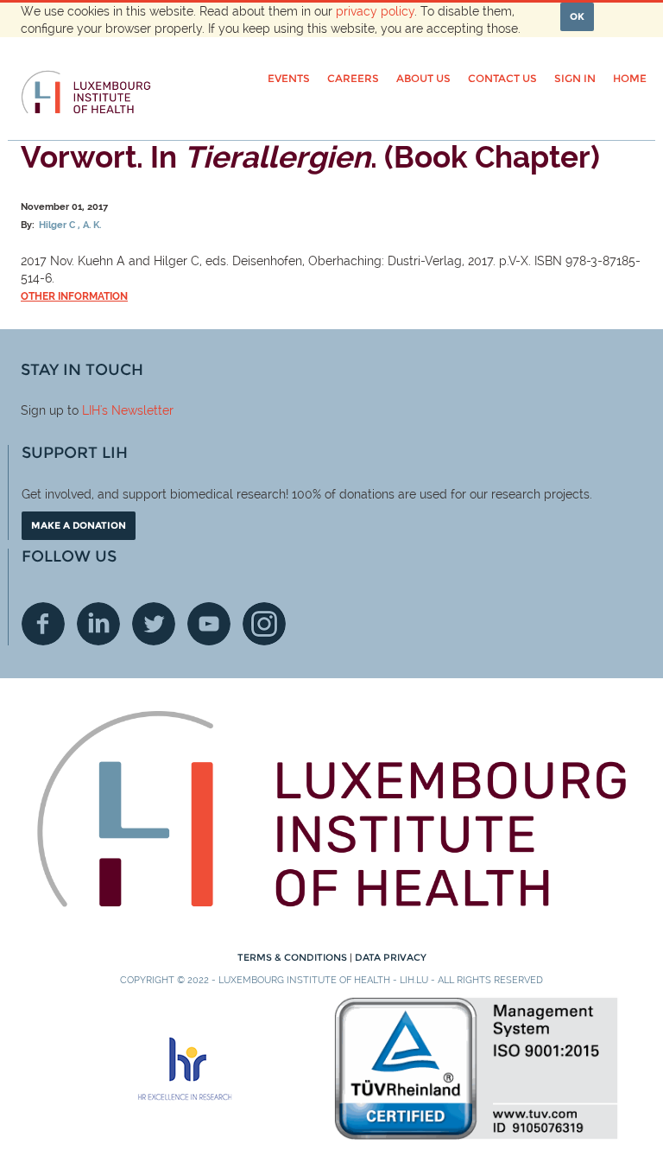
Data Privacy (390, 957)
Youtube (208, 623)
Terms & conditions (293, 957)
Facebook (43, 623)
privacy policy (375, 11)
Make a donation (78, 525)
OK (577, 16)
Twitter (153, 623)
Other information (74, 296)
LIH (91, 410)
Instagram (264, 623)
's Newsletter (137, 410)
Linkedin (98, 623)
